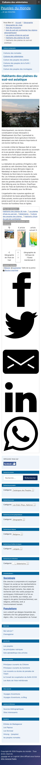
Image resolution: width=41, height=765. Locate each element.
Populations (10, 608)
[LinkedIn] (21, 398)
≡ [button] (39, 2)
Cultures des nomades (12, 53)
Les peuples (8, 646)
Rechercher (31, 478)
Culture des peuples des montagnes (17, 69)
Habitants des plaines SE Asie (14, 211)
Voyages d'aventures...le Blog (15, 697)
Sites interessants (10, 712)
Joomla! (4, 756)
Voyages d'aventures (11, 694)
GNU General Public (9, 759)
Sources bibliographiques (13, 709)
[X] (21, 326)
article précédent (21, 229)
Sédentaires (23, 214)
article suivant (32, 229)
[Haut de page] (37, 761)
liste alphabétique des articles (15, 653)
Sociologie (9, 578)
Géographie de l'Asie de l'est (9, 257)
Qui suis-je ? (8, 631)
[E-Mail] (21, 362)
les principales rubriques (13, 649)
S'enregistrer (8, 634)
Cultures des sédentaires (13, 56)
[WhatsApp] (21, 434)
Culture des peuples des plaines (16, 60)
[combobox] (13, 478)
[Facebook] (21, 290)
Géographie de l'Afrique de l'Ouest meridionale (30, 256)
